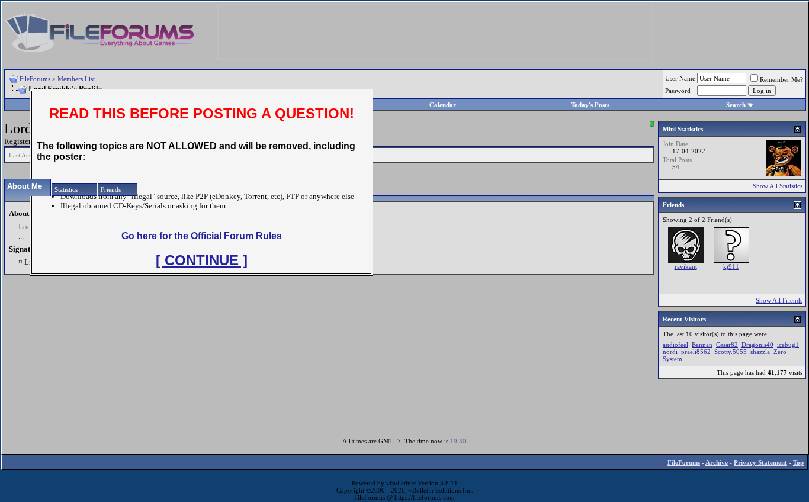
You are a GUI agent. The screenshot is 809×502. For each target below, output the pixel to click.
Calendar (442, 104)
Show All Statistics (777, 185)
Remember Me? (781, 79)
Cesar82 (727, 344)
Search (736, 104)
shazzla (760, 351)
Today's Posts (590, 104)
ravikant (686, 266)
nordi (670, 351)
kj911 (731, 266)
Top (798, 462)
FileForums (35, 78)
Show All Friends (779, 300)
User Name (680, 78)
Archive (716, 462)
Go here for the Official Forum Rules (201, 236)
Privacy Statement (760, 462)
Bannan (702, 344)
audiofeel (675, 344)
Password (678, 90)
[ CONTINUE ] (202, 260)
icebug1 (788, 344)
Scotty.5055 (730, 351)
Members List (76, 78)
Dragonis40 (757, 344)
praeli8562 (696, 351)
